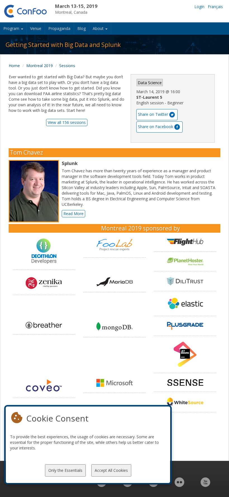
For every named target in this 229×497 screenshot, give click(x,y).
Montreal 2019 (39, 65)
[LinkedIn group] (101, 485)
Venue (35, 28)
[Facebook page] (127, 485)
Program (11, 28)
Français (215, 6)
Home (14, 65)
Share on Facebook (155, 126)
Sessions (67, 65)
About (99, 28)
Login (199, 6)
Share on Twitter (153, 114)
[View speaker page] (35, 191)
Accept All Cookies (111, 470)
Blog (81, 28)
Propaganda (59, 28)
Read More (73, 213)
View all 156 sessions (67, 122)
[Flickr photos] (179, 485)
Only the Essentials (65, 470)
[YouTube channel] (205, 485)
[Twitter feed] (153, 485)
